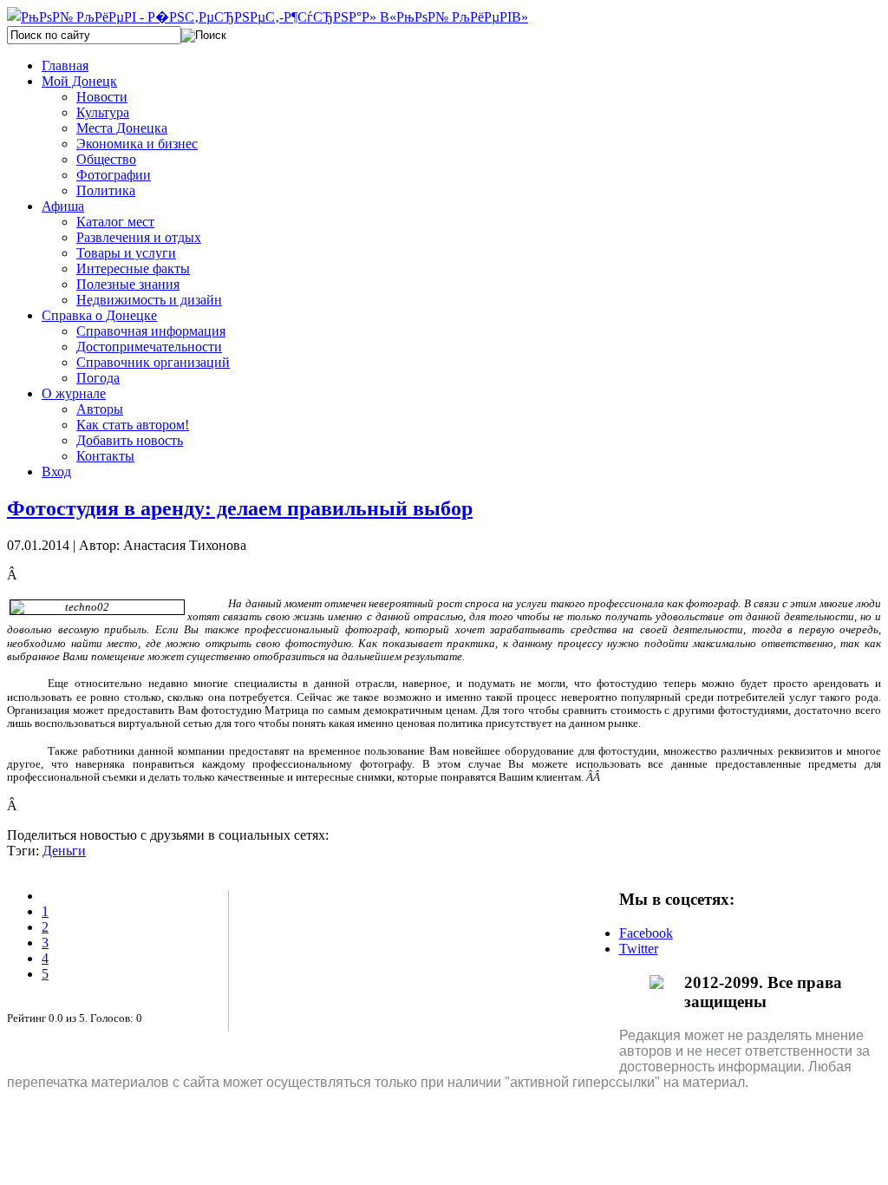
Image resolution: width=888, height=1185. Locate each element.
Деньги (64, 850)
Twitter (638, 948)
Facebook (646, 933)
